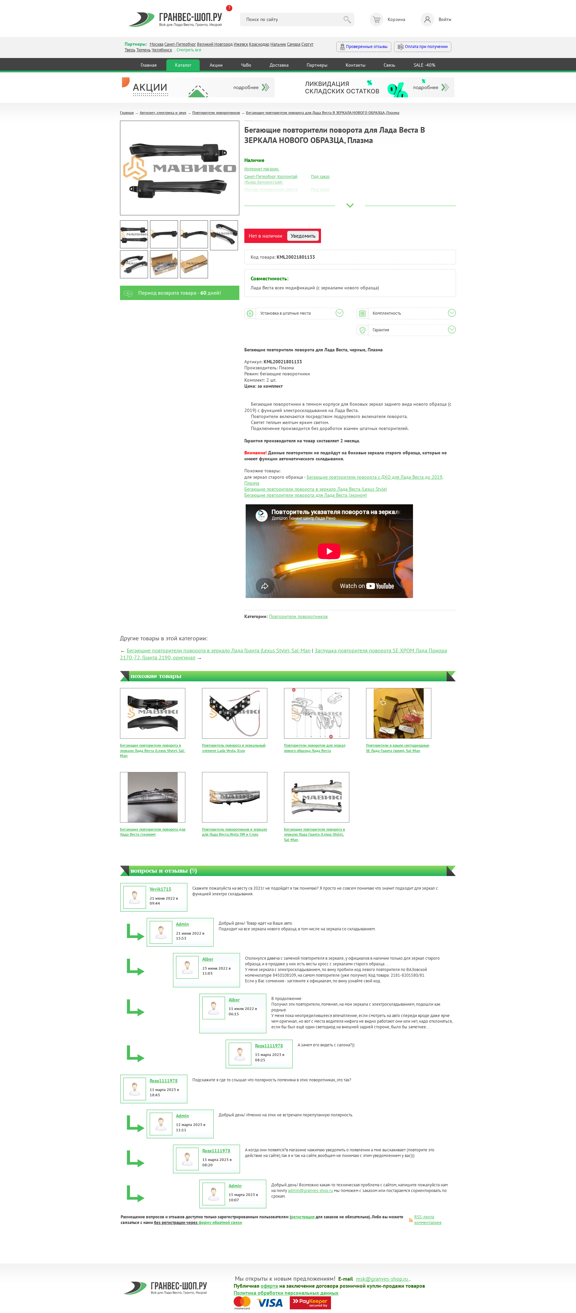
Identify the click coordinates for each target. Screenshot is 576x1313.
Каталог (183, 65)
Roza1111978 (269, 1046)
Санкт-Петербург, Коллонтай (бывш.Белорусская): (270, 179)
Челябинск (162, 50)
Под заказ (320, 176)
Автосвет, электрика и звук (163, 112)
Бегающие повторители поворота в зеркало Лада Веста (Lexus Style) (315, 489)
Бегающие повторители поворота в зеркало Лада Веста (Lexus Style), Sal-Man (152, 750)
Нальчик (278, 44)
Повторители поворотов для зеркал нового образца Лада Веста (314, 748)
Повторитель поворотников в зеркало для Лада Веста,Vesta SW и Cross (234, 832)
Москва (156, 44)
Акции (216, 65)
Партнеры (317, 65)
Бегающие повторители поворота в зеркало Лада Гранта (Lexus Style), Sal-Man (219, 650)
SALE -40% (424, 65)
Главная (149, 65)
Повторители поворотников (216, 112)
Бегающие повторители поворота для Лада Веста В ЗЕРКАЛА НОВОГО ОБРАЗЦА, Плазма (322, 112)
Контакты (355, 65)
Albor (207, 959)
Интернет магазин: (261, 169)
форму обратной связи (220, 1222)
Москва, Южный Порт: (265, 197)
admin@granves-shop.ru (310, 1190)
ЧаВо (246, 65)
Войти (445, 19)
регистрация (303, 1217)
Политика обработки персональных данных (286, 1292)
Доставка (279, 65)
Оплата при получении (426, 46)
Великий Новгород (215, 44)
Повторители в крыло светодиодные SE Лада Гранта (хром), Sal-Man (397, 748)
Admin (182, 924)
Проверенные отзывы (366, 46)
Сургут (307, 44)
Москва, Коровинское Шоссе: (271, 189)
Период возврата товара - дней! (179, 292)
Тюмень (143, 50)
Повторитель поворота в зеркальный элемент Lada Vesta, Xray (234, 748)
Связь (389, 65)
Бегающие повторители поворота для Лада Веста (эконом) (305, 495)
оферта (269, 1285)
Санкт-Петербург (180, 44)
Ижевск (241, 44)
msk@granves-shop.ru (382, 1278)
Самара (293, 44)
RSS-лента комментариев (427, 1219)
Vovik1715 (160, 889)
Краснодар (259, 44)
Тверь (130, 50)
